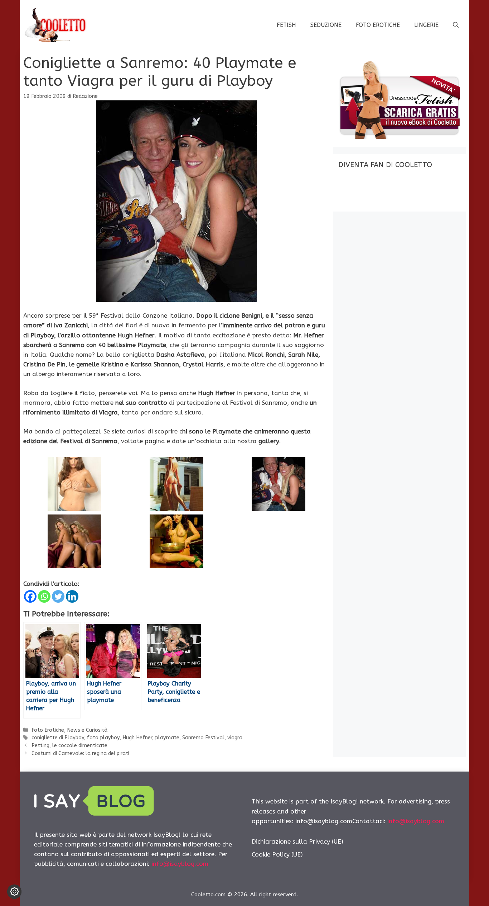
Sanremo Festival (203, 738)
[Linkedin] (72, 596)
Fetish (286, 25)
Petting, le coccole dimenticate (69, 746)
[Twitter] (58, 596)
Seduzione (326, 25)
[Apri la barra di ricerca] (456, 25)
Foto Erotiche (378, 25)
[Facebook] (30, 596)
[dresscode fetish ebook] (399, 136)
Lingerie (426, 25)
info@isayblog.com (179, 863)
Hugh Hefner (137, 738)
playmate (167, 738)
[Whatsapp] (44, 596)
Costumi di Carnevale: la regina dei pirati (80, 753)
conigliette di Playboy (58, 738)
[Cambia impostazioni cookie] (14, 891)
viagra (234, 738)
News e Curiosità (87, 730)
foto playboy (103, 738)
